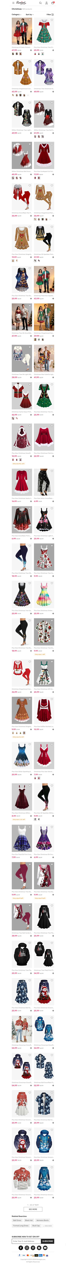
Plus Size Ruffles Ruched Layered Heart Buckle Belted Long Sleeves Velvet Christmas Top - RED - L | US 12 (44, 726)
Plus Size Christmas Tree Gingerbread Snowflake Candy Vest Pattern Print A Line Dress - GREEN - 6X (44, 412)
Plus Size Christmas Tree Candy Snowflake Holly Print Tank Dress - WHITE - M (44, 573)
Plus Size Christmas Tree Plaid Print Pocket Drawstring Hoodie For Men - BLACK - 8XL (22, 970)
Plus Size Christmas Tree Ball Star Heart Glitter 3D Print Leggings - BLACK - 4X (22, 648)
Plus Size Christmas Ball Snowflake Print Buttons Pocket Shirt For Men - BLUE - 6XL (44, 1120)
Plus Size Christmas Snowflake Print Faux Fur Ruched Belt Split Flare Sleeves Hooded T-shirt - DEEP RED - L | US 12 (22, 453)
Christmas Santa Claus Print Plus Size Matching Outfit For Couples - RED (22, 412)
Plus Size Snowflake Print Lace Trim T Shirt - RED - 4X (22, 536)
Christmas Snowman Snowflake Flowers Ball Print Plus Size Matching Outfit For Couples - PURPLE (22, 1082)
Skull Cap (36, 1226)
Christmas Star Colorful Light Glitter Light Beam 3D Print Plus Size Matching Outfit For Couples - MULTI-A (44, 374)
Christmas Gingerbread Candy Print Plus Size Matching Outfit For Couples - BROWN (22, 89)
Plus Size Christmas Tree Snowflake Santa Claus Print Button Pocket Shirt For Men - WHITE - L (44, 648)
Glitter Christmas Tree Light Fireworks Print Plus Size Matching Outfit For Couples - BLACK (22, 130)
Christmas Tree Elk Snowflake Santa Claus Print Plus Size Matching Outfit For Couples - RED (22, 333)
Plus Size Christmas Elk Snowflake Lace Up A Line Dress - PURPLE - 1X (44, 854)
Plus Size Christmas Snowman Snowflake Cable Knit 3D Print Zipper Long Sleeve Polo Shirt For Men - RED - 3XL (22, 1195)
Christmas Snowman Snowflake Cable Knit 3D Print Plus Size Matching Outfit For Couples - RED (22, 1045)
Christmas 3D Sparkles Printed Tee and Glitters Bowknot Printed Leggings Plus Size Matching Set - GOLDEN (44, 254)
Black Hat (29, 1220)
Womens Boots (43, 1220)
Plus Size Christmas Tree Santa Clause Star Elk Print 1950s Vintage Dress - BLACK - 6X (22, 610)
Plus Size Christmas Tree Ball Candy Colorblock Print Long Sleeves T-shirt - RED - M (44, 892)
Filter (49, 15)
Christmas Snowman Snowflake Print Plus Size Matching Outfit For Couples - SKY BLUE (44, 1045)
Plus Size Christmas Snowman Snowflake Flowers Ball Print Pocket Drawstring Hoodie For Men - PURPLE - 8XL (22, 1157)
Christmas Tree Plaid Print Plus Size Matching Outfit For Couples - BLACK (44, 970)
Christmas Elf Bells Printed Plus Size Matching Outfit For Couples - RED (22, 47)
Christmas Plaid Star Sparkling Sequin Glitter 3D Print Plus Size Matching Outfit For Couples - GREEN (44, 295)
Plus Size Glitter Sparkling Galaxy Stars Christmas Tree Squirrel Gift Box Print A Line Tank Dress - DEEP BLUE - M (22, 771)
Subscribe (47, 1241)
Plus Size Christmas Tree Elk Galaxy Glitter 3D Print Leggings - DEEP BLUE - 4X (22, 573)
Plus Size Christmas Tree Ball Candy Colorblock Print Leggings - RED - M (22, 892)
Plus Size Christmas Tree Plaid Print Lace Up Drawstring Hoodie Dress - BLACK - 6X (44, 933)
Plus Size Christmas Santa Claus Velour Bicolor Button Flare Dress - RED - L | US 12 (22, 498)
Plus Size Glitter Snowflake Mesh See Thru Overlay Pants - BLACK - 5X (44, 498)
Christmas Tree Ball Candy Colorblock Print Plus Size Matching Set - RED (22, 933)
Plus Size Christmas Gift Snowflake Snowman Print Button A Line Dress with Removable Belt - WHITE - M (44, 689)
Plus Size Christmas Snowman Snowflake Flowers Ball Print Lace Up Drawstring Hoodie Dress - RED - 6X (44, 1008)
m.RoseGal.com (22, 3)
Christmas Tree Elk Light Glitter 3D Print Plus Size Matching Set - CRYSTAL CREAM (22, 374)
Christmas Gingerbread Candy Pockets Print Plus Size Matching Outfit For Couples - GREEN (44, 333)
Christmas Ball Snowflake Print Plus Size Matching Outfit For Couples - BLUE (44, 1082)
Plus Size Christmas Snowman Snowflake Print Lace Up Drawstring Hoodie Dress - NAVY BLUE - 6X (44, 1195)
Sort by (29, 15)
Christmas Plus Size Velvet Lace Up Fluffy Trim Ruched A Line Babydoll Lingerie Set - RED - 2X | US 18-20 (44, 771)
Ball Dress (17, 1220)
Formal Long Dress (20, 1226)
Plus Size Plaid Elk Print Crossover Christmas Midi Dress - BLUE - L (22, 854)
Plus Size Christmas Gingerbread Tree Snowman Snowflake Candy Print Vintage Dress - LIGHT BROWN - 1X (22, 726)
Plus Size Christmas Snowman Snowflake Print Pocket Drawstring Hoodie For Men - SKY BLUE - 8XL (44, 1157)
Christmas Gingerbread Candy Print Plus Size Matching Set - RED (22, 689)
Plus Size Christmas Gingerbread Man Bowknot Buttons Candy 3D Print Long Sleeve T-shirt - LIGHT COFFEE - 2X (22, 254)
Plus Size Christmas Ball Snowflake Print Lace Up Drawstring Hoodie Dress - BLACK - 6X (22, 1008)
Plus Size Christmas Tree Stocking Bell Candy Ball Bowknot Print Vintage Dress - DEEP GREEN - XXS (44, 47)
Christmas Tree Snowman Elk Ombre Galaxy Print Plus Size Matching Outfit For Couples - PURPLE (44, 89)
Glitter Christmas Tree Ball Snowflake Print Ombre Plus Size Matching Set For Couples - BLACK (44, 130)
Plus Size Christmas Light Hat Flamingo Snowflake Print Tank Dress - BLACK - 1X (44, 536)
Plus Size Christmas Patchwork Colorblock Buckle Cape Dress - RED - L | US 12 (44, 453)
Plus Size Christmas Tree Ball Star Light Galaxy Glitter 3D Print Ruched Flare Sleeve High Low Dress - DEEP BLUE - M (22, 295)
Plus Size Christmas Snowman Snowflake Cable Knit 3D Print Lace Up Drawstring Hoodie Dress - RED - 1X (22, 1120)
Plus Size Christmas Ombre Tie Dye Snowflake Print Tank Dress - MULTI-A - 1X (44, 610)
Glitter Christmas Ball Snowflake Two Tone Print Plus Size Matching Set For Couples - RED (22, 171)
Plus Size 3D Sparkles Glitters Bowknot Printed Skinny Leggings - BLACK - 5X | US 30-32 (44, 813)
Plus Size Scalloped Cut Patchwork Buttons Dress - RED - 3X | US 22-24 (44, 171)
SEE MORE (33, 1209)
